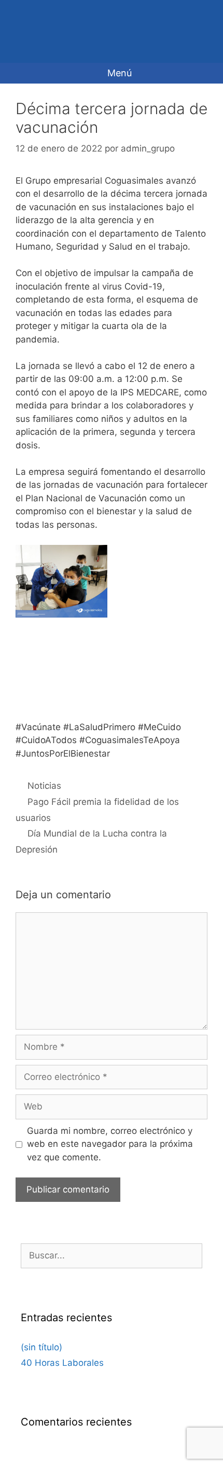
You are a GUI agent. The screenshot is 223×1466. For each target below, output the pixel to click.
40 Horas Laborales (62, 1363)
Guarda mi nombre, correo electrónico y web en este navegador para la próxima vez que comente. (110, 1144)
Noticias (44, 785)
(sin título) (41, 1347)
